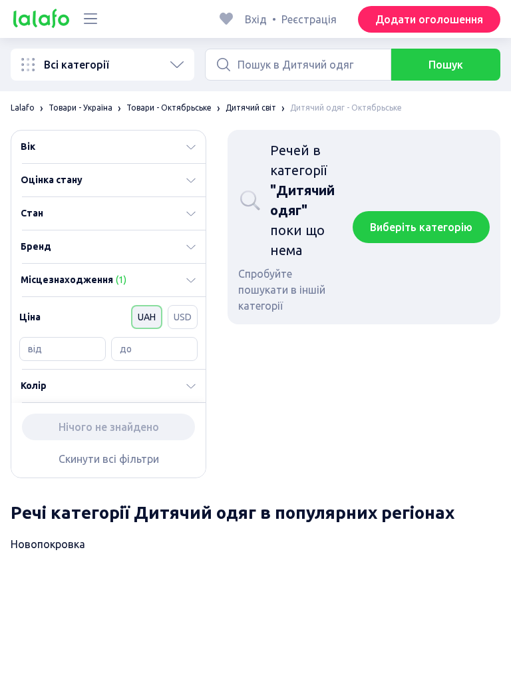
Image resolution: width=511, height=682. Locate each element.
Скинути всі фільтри (109, 459)
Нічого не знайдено (109, 427)
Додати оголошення (429, 19)
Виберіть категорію (421, 227)
